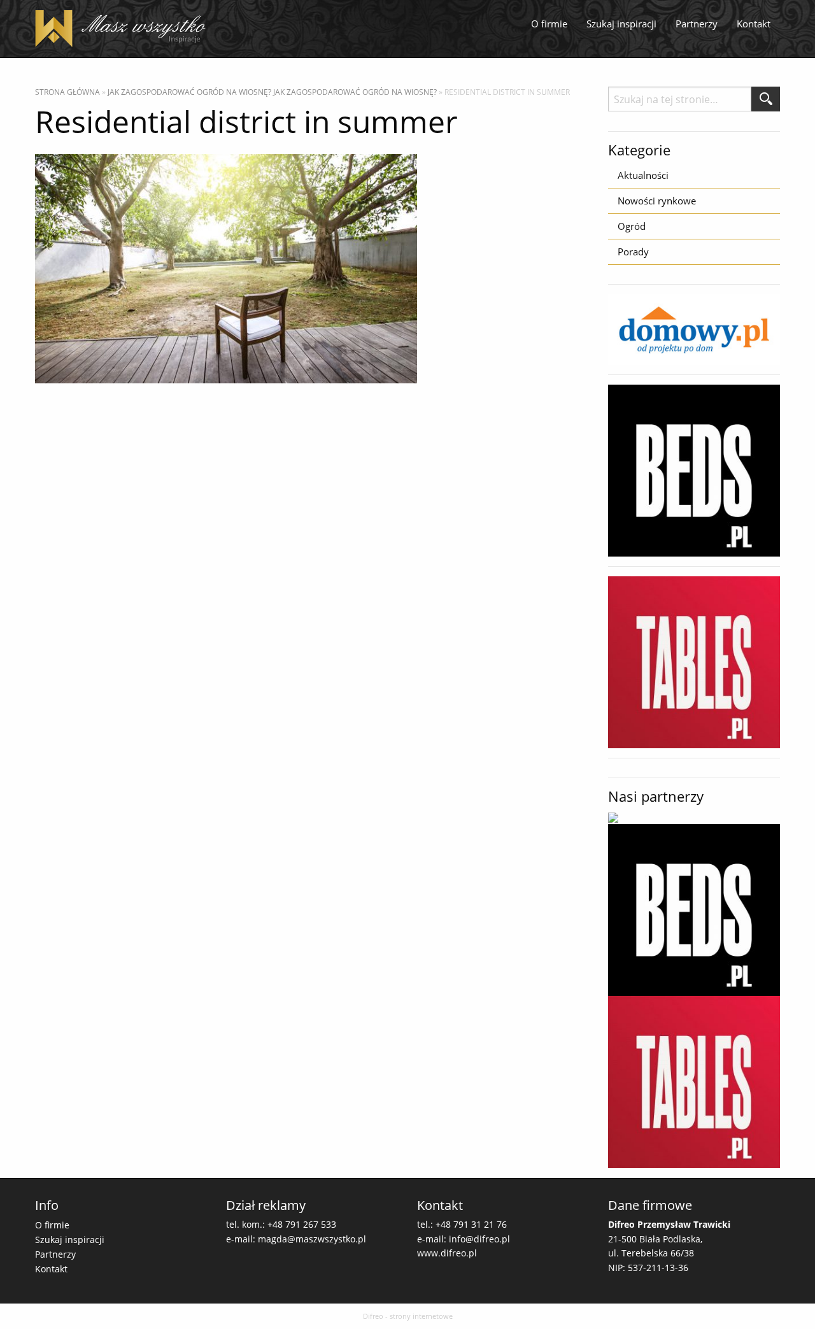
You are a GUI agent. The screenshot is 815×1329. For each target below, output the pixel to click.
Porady (633, 251)
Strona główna (67, 92)
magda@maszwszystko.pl (312, 1239)
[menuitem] (549, 24)
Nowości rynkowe (657, 200)
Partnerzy (697, 23)
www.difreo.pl (447, 1253)
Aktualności (643, 175)
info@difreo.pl (479, 1239)
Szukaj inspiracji (621, 23)
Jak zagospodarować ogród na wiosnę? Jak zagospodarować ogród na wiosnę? (272, 92)
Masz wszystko (124, 28)
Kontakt (753, 23)
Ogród (632, 226)
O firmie (549, 23)
